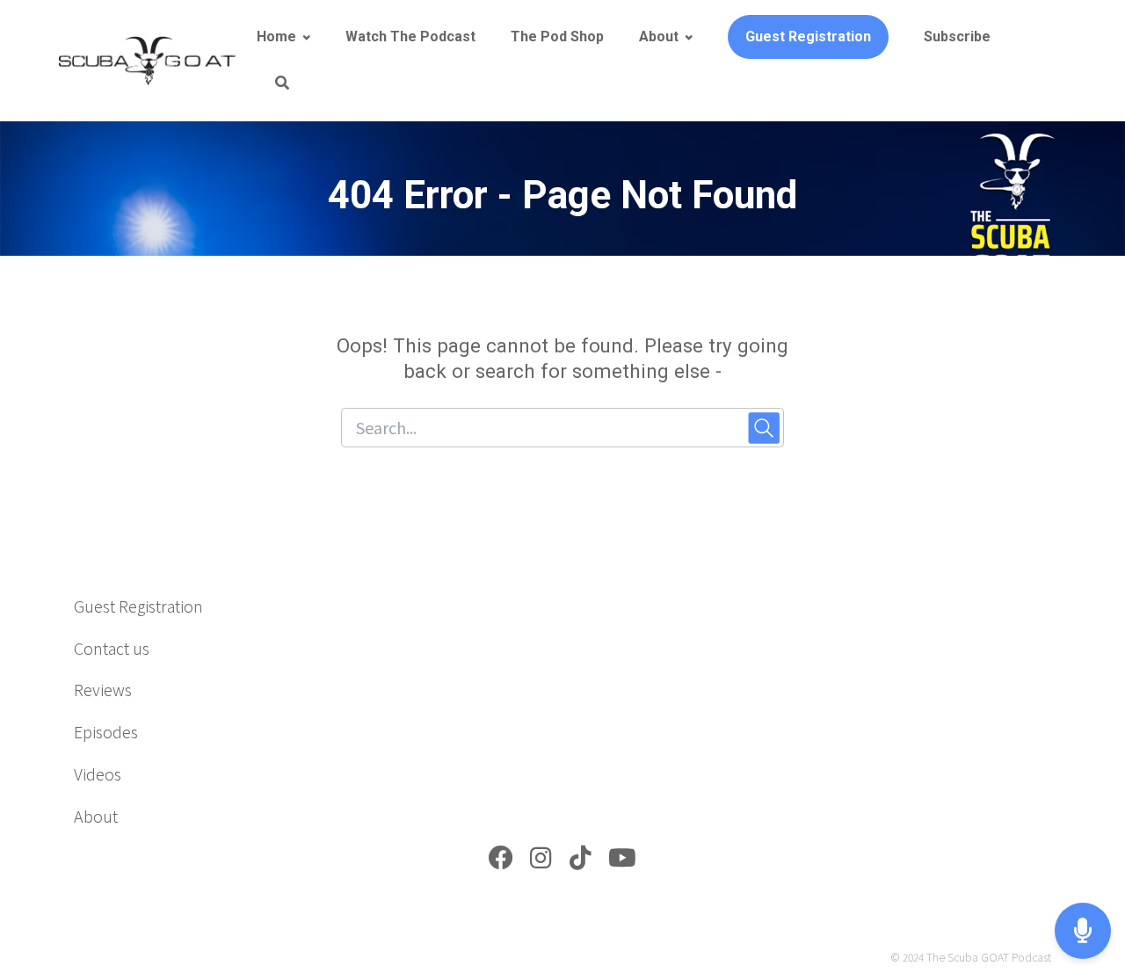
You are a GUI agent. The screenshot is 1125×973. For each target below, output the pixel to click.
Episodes (106, 731)
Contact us (111, 647)
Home (276, 36)
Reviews (103, 689)
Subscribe (957, 36)
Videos (97, 773)
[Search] (273, 84)
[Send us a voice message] (1083, 931)
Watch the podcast (410, 36)
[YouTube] (622, 861)
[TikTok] (581, 861)
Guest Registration (808, 36)
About (659, 36)
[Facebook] (501, 861)
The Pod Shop (557, 36)
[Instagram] (541, 861)
